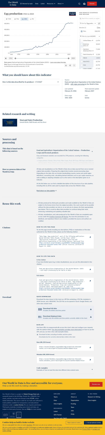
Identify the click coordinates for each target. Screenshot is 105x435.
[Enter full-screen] (74, 65)
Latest (43, 3)
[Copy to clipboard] (88, 237)
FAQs (29, 409)
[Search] (79, 3)
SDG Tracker (58, 415)
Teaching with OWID (60, 418)
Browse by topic (27, 3)
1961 (10, 58)
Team (72, 407)
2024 (73, 58)
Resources (50, 3)
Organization (75, 400)
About (60, 3)
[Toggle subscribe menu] (84, 4)
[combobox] (79, 3)
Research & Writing (94, 397)
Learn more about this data (58, 62)
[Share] (70, 65)
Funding (73, 404)
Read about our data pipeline (46, 190)
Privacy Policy (86, 429)
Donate (92, 3)
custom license (18, 405)
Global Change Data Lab (31, 394)
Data (36, 3)
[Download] (66, 65)
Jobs (72, 410)
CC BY (27, 66)
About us (74, 397)
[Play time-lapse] (5, 58)
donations (29, 425)
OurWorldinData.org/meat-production (14, 66)
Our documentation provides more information (67, 329)
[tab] (8, 19)
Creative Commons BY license (58, 216)
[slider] (15, 58)
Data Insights (58, 404)
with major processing (77, 84)
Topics (56, 397)
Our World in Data (13, 3)
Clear (98, 27)
